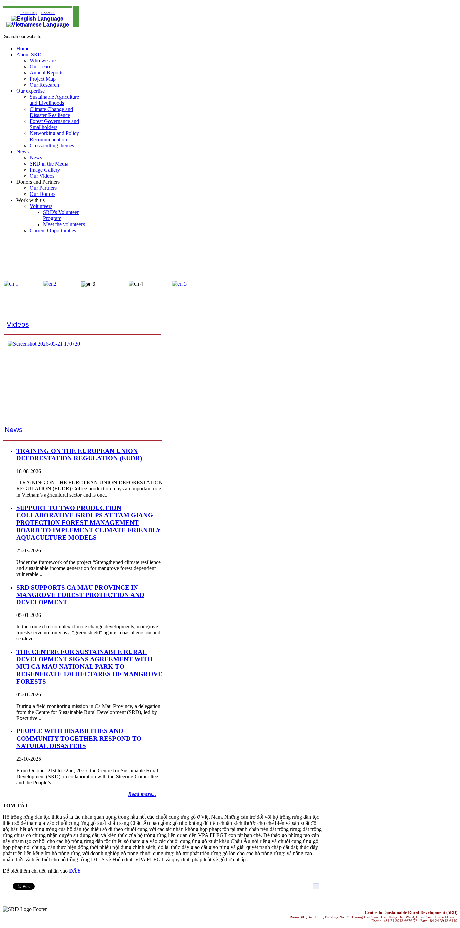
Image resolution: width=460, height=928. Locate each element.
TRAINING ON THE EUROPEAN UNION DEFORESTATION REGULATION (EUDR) (79, 454)
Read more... (142, 794)
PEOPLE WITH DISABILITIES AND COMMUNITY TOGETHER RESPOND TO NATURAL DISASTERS (79, 738)
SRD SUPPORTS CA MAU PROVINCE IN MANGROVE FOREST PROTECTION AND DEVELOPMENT (80, 595)
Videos (18, 324)
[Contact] (21, 12)
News (13, 430)
